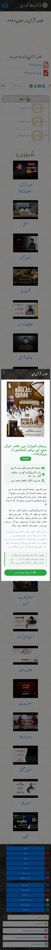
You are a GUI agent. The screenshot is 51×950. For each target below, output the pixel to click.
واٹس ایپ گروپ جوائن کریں (24, 572)
